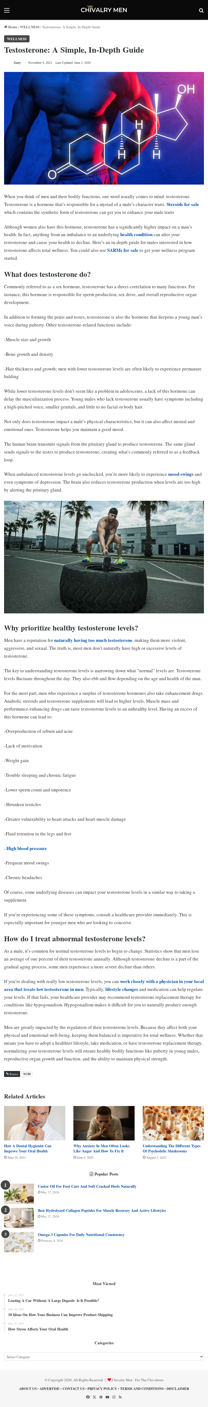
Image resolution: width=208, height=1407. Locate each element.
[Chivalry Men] (104, 10)
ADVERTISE (50, 1388)
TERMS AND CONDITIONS (142, 1388)
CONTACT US (73, 1388)
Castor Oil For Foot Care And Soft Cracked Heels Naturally (87, 1186)
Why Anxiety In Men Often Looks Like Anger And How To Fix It (101, 1148)
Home (12, 26)
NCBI (27, 1074)
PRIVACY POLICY (102, 1388)
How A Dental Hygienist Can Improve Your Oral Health (27, 1148)
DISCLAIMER (178, 1388)
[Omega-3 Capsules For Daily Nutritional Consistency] (19, 1242)
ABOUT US (28, 1388)
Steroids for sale (183, 204)
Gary (17, 62)
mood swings (181, 474)
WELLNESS (30, 26)
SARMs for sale (122, 250)
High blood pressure (26, 848)
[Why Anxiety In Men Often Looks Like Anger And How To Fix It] (104, 1123)
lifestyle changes (121, 989)
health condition (136, 234)
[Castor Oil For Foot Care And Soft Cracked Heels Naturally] (19, 1194)
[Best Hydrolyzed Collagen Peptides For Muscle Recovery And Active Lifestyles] (19, 1218)
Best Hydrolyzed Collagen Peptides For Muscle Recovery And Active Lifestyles (102, 1210)
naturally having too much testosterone (93, 640)
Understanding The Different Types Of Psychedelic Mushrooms (171, 1148)
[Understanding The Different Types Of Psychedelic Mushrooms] (173, 1123)
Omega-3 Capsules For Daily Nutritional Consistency (81, 1234)
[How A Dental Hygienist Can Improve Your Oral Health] (34, 1123)
